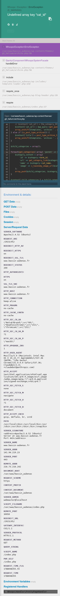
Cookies (8, 217)
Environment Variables (17, 581)
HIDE (10, 31)
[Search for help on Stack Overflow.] (17, 24)
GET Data (9, 201)
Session (8, 222)
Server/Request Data (16, 227)
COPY (50, 19)
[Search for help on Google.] (8, 24)
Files (6, 211)
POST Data (10, 206)
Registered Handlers (16, 586)
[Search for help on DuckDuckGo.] (13, 24)
